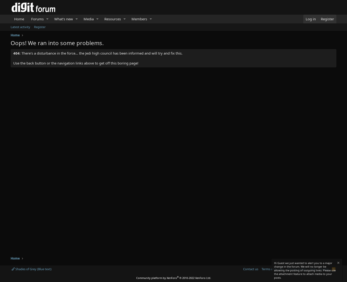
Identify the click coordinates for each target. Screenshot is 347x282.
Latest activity (20, 27)
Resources (112, 19)
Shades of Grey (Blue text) (33, 269)
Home (19, 19)
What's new (63, 19)
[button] (47, 19)
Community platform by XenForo (173, 278)
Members (139, 19)
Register (40, 27)
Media (89, 19)
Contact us (250, 269)
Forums (37, 19)
